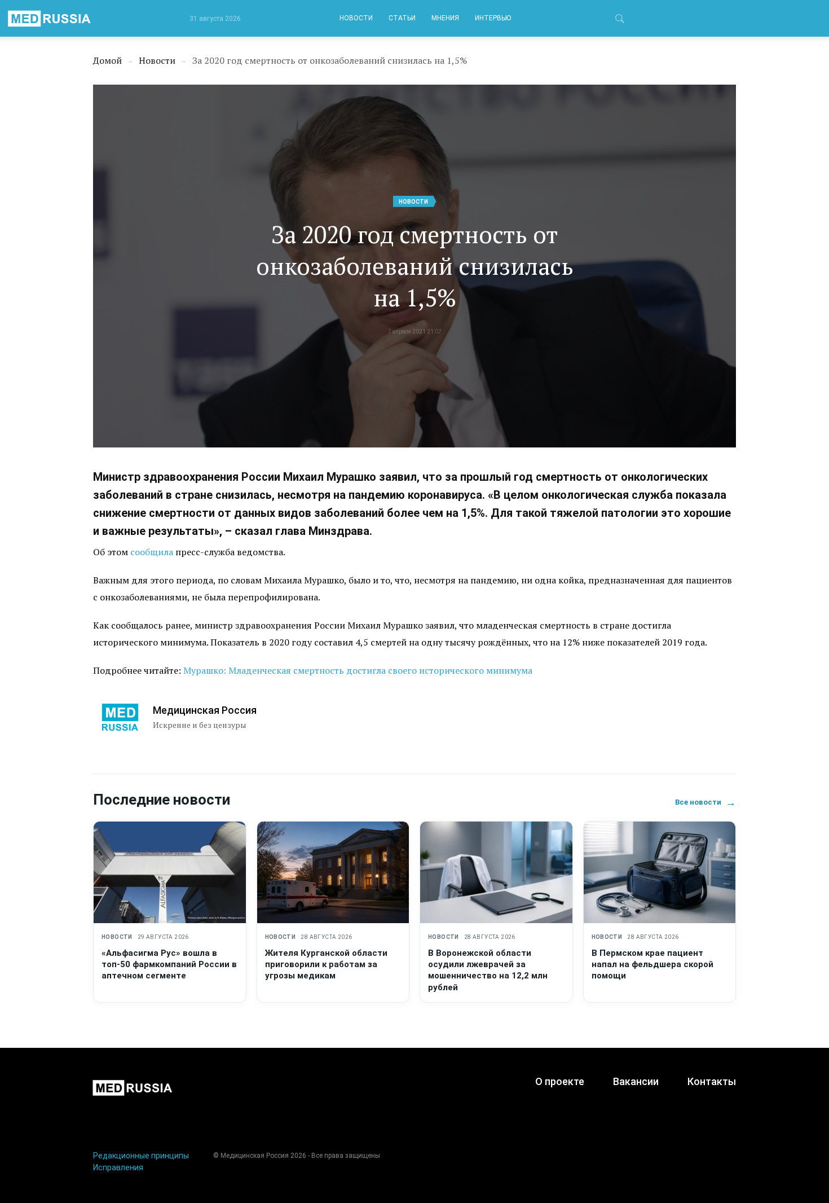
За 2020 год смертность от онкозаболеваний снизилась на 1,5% (415, 265)
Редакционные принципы (141, 1155)
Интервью (493, 18)
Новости (356, 18)
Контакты (711, 1081)
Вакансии (636, 1081)
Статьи (402, 18)
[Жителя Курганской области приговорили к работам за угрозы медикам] (333, 872)
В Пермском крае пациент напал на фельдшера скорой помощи (652, 964)
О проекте (559, 1081)
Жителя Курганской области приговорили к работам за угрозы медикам (326, 964)
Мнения (445, 18)
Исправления (118, 1167)
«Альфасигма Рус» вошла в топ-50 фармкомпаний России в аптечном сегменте (169, 964)
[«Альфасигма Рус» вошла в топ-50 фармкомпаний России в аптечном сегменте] (170, 872)
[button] (619, 20)
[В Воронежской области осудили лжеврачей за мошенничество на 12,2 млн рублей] (496, 872)
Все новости (705, 802)
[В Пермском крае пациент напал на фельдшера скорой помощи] (660, 872)
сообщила (151, 552)
